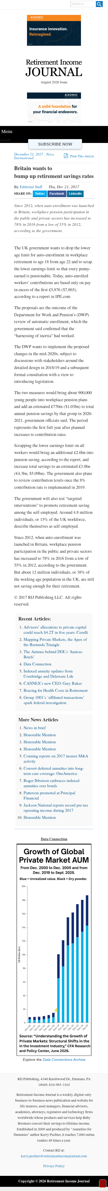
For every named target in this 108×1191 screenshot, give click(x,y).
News (50, 154)
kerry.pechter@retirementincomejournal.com (54, 1156)
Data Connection (37, 663)
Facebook (57, 193)
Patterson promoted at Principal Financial (49, 795)
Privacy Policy (54, 1166)
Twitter (40, 193)
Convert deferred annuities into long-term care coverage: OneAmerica (54, 770)
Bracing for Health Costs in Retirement (56, 690)
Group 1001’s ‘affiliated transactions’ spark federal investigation (54, 699)
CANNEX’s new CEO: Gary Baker (53, 683)
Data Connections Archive (63, 1060)
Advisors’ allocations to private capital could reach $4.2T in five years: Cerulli (56, 629)
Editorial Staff (31, 186)
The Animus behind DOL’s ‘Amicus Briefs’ (53, 654)
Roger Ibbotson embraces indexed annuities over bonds (51, 783)
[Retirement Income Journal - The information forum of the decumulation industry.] (54, 68)
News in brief (35, 727)
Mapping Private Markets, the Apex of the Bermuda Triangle (55, 641)
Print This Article (81, 156)
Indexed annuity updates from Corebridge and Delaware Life (48, 673)
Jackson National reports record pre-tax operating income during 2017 (56, 807)
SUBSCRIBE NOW (55, 144)
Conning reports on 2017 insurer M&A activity (56, 758)
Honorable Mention (40, 734)
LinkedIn (75, 193)
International (24, 157)
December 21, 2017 (28, 154)
